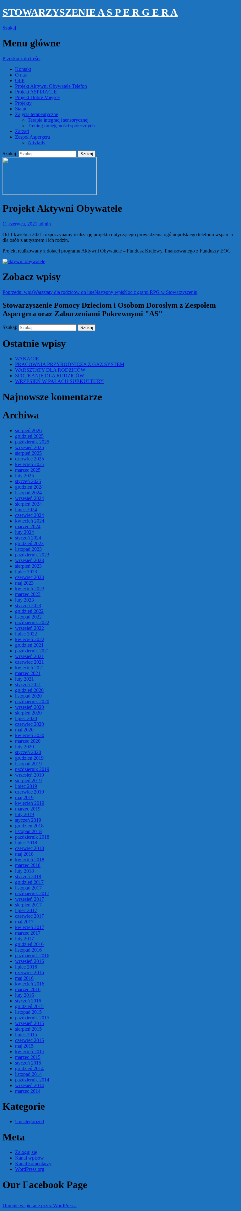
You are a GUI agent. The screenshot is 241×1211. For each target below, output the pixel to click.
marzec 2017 (27, 933)
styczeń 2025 (28, 481)
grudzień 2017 (29, 882)
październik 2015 (32, 1017)
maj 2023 (24, 583)
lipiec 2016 (26, 966)
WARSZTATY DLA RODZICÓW (50, 370)
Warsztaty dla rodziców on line (48, 292)
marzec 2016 (27, 989)
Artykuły (37, 142)
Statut (20, 108)
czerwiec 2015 (29, 1040)
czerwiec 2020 (29, 724)
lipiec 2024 (26, 509)
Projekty (23, 103)
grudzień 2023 (29, 543)
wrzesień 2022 (29, 628)
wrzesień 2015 (29, 1023)
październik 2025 (32, 441)
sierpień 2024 (28, 504)
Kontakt (23, 69)
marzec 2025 (27, 470)
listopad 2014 (28, 1074)
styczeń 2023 (28, 605)
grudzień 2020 (29, 690)
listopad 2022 (28, 616)
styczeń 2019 (28, 820)
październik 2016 (32, 955)
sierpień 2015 (28, 1029)
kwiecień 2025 (29, 464)
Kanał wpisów (29, 1158)
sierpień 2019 (28, 780)
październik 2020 (32, 701)
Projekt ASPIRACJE (36, 91)
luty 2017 (24, 938)
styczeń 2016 (28, 1000)
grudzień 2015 (29, 1006)
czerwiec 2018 (29, 848)
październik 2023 (32, 554)
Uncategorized (29, 1121)
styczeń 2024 (28, 537)
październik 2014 (32, 1079)
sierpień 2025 (28, 453)
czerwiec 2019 (29, 791)
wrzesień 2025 (29, 447)
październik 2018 (32, 837)
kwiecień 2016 (29, 983)
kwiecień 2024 (29, 520)
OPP (19, 80)
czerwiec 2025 (29, 458)
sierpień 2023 (28, 566)
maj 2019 (24, 797)
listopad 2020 (28, 695)
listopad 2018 (28, 831)
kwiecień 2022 (29, 639)
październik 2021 (32, 650)
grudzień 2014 (29, 1068)
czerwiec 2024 (29, 515)
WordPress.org (29, 1169)
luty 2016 (24, 995)
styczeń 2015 (28, 1062)
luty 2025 (24, 475)
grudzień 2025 (29, 436)
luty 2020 (24, 746)
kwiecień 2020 (29, 735)
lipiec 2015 (26, 1034)
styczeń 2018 (28, 876)
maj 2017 (24, 921)
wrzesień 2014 (29, 1085)
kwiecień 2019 (29, 803)
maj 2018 (24, 854)
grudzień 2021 (29, 645)
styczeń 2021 (28, 684)
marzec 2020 (27, 741)
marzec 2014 (27, 1091)
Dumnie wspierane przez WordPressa (40, 1205)
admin (45, 223)
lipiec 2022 (26, 633)
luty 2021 (24, 679)
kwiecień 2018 (29, 859)
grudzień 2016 (29, 944)
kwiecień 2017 (29, 927)
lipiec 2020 (26, 718)
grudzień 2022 (29, 611)
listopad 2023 (28, 549)
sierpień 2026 (28, 430)
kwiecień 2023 (29, 588)
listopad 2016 (28, 950)
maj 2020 (24, 729)
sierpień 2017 (28, 904)
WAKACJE (27, 358)
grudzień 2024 (29, 487)
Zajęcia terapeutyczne (36, 114)
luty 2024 (24, 532)
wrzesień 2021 (29, 656)
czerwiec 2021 (29, 662)
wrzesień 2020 (29, 707)
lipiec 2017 (26, 910)
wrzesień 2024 (29, 498)
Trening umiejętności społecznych (61, 125)
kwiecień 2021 (29, 667)
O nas (21, 74)
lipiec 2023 (26, 571)
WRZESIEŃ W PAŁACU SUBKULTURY (59, 381)
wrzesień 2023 (29, 560)
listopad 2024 (28, 492)
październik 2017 (32, 893)
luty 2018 (24, 871)
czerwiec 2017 (29, 916)
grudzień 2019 (29, 758)
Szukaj (9, 27)
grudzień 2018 (29, 825)
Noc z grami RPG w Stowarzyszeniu (145, 292)
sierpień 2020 (28, 712)
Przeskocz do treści (21, 58)
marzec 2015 (27, 1057)
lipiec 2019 (26, 786)
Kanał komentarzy (33, 1163)
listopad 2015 (28, 1012)
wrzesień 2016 (29, 961)
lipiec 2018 (26, 842)
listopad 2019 (28, 763)
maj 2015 (24, 1046)
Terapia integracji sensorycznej (58, 120)
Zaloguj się (26, 1152)
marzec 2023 (27, 594)
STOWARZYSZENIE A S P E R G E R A (90, 12)
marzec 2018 (27, 865)
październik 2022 (32, 622)
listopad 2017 (28, 887)
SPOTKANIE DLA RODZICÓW (49, 375)
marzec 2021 (27, 673)
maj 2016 (24, 978)
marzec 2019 (27, 808)
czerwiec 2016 (29, 972)
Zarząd (22, 131)
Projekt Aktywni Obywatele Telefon (51, 86)
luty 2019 (24, 814)
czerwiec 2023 (29, 577)
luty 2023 (24, 600)
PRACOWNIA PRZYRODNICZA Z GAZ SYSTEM (69, 364)
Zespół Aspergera (32, 137)
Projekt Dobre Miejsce (37, 97)
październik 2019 (32, 769)
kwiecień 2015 (29, 1051)
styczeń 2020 (28, 752)
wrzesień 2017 (29, 899)
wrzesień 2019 (29, 775)
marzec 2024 (27, 526)
